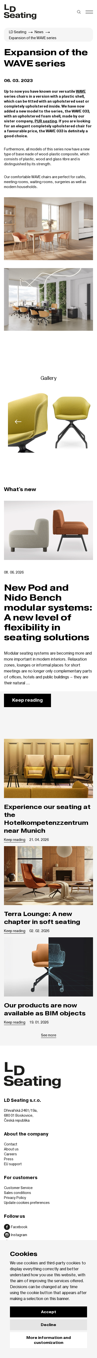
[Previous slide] (18, 421)
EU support (13, 1164)
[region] (48, 421)
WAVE (81, 91)
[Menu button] (89, 12)
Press (8, 1159)
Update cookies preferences (27, 1202)
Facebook (19, 1226)
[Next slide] (79, 421)
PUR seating (46, 121)
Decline (48, 1325)
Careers (10, 1154)
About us (11, 1149)
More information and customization (48, 1340)
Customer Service (18, 1187)
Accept (48, 1312)
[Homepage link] (20, 12)
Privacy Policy (15, 1197)
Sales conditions (17, 1192)
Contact (10, 1144)
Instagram (19, 1234)
